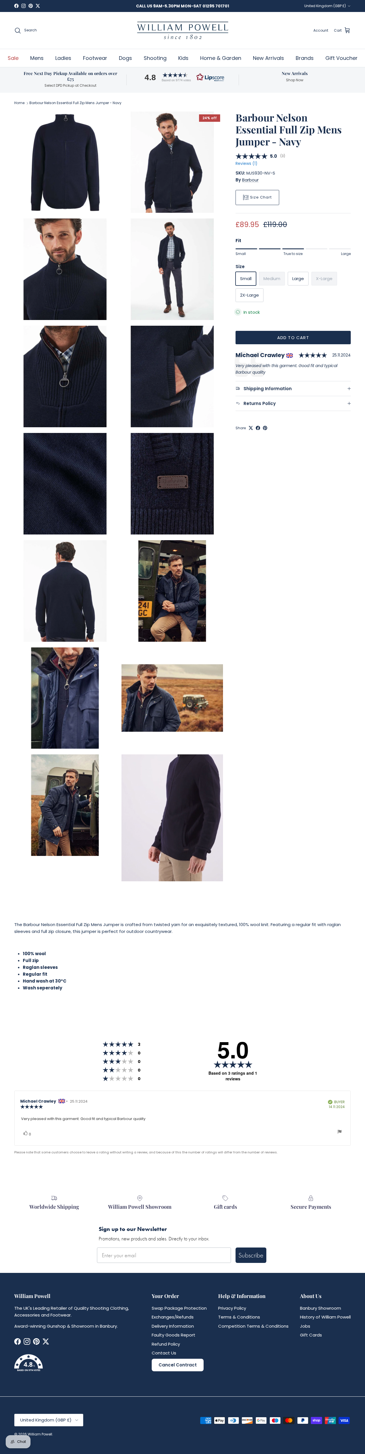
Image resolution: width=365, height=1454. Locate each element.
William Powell (40, 1434)
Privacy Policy (232, 1308)
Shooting (155, 58)
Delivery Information (173, 1326)
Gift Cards (311, 1335)
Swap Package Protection (179, 1308)
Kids (183, 58)
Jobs (305, 1326)
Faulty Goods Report (173, 1335)
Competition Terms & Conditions (253, 1326)
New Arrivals (268, 58)
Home (19, 103)
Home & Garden (220, 58)
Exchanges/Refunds (173, 1317)
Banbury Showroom (320, 1308)
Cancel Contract (178, 1365)
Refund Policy (166, 1344)
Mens (37, 58)
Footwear (95, 58)
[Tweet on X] (251, 428)
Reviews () (246, 163)
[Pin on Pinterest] (265, 428)
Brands (305, 58)
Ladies (63, 58)
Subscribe (250, 1255)
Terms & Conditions (239, 1317)
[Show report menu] (339, 1132)
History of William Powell (325, 1317)
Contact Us (164, 1353)
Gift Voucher (341, 58)
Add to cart (293, 338)
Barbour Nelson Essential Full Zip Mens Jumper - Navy (75, 103)
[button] (182, 77)
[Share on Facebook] (258, 428)
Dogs (125, 58)
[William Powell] (182, 30)
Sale (13, 58)
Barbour (250, 180)
